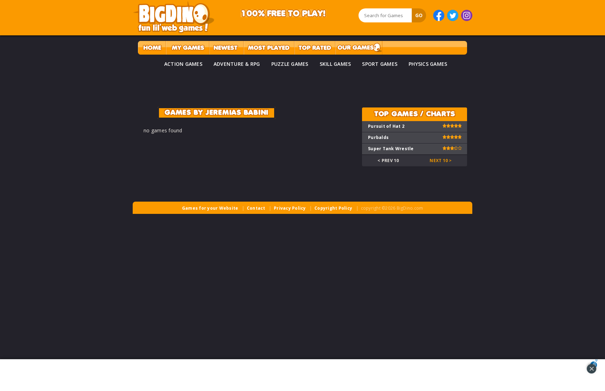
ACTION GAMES (183, 64)
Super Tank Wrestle (391, 149)
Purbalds (378, 137)
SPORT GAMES (379, 64)
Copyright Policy (333, 208)
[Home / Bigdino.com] (152, 48)
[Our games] (358, 48)
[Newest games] (226, 48)
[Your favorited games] (187, 48)
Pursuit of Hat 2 (386, 126)
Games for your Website (210, 208)
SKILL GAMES (335, 64)
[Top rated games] (314, 48)
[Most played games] (269, 48)
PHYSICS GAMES (428, 64)
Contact (256, 208)
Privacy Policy (290, 208)
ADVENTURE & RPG (237, 64)
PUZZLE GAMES (289, 64)
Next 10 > (441, 160)
